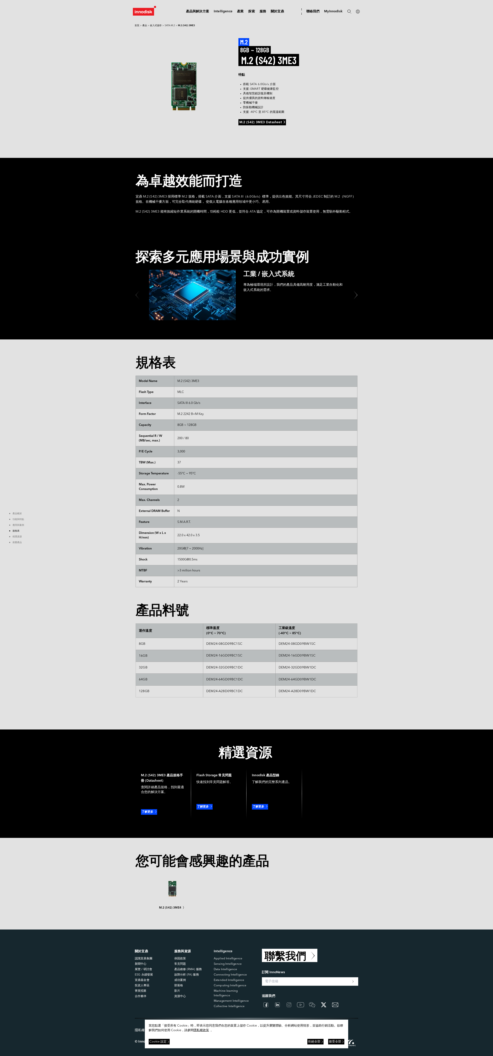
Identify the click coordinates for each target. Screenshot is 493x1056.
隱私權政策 (201, 1030)
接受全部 (335, 1041)
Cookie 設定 (158, 1041)
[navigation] (223, 11)
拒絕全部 (314, 1041)
